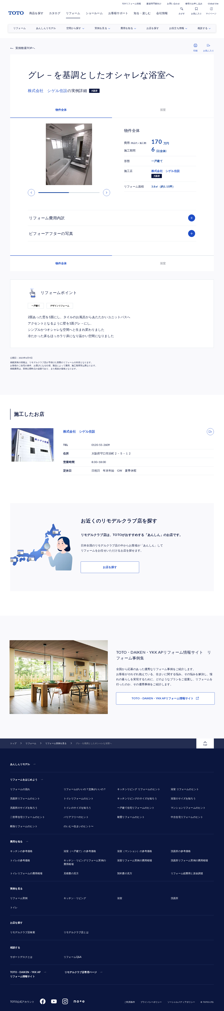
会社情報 (162, 13)
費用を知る (16, 841)
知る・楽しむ (142, 13)
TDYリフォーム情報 (131, 4)
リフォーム (73, 13)
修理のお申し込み (193, 4)
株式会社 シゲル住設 (47, 91)
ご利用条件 (129, 1002)
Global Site (213, 4)
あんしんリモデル (20, 764)
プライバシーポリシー (151, 1002)
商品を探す (36, 13)
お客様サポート (118, 13)
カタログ (54, 13)
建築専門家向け (153, 4)
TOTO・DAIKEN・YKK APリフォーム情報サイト (163, 698)
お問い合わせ (173, 4)
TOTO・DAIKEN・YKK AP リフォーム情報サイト (25, 974)
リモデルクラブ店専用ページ (81, 972)
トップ (13, 743)
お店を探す (110, 567)
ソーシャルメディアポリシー (181, 1002)
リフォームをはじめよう (23, 780)
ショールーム (94, 13)
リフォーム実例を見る (55, 743)
